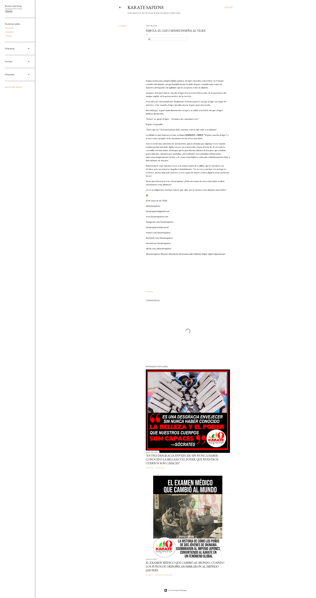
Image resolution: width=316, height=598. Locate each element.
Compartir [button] (123, 26)
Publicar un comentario (163, 575)
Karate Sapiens (146, 7)
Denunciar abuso (13, 87)
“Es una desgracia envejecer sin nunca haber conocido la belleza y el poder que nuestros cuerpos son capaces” (182, 459)
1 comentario (159, 468)
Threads (8, 36)
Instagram (9, 32)
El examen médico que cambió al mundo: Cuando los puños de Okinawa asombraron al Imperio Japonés (185, 566)
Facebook (9, 28)
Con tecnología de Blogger (177, 590)
